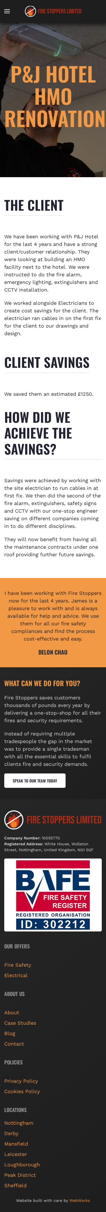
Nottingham (18, 1123)
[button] (7, 11)
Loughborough (22, 1164)
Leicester (15, 1154)
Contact (14, 1044)
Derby (11, 1133)
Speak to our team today (35, 781)
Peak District (20, 1175)
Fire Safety (17, 965)
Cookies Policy (22, 1091)
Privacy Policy (21, 1081)
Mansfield (16, 1144)
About (11, 1012)
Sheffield (15, 1185)
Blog (9, 1033)
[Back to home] (53, 11)
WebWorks (80, 1200)
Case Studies (20, 1023)
